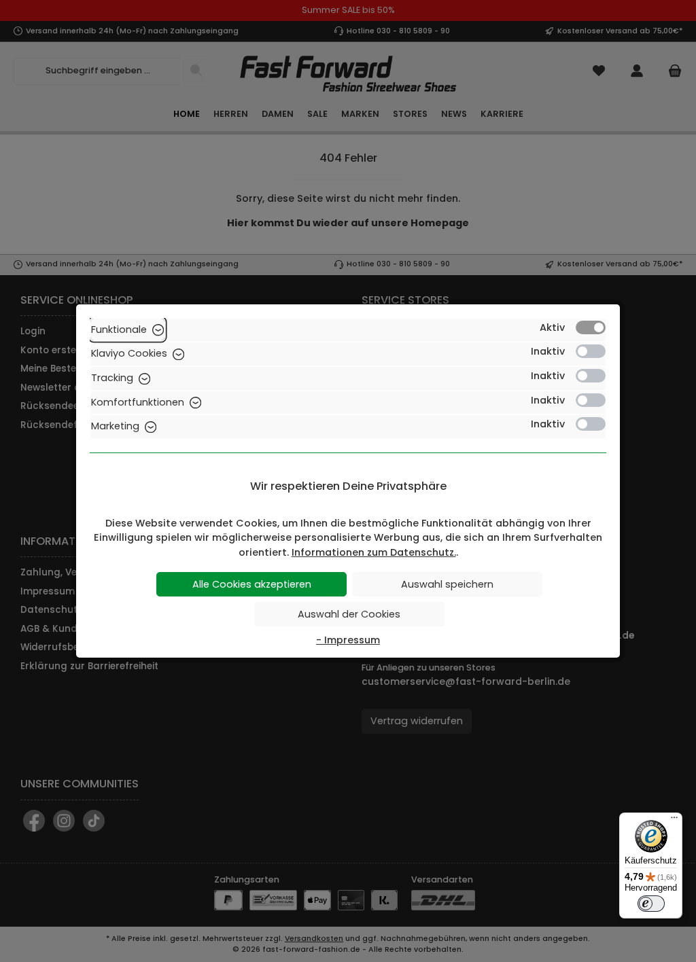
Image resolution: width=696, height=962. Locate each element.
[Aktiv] (591, 327)
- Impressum (348, 640)
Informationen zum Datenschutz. (374, 552)
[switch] (651, 903)
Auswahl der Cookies (349, 614)
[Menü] (674, 821)
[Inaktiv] (591, 351)
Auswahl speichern (447, 584)
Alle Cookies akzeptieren (251, 584)
